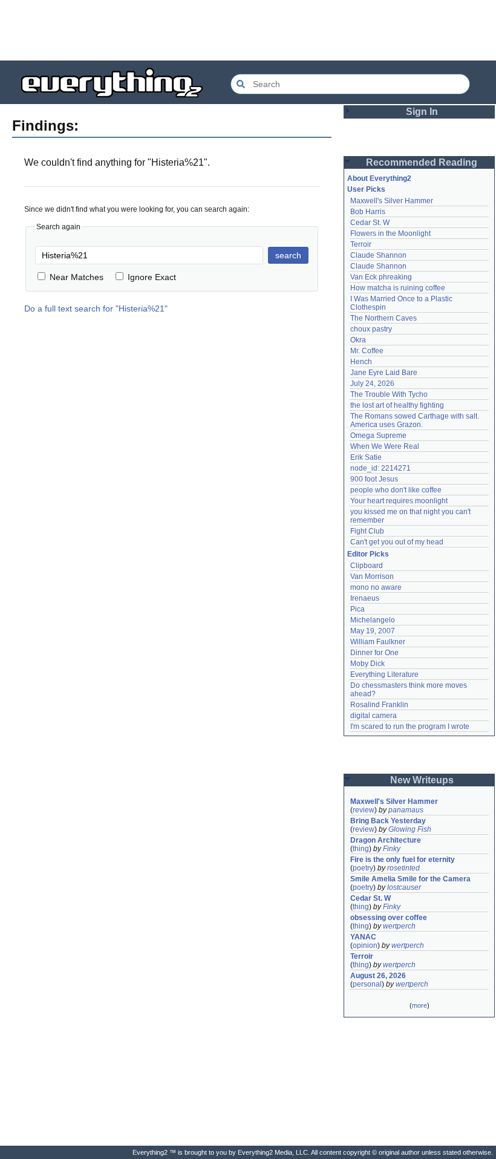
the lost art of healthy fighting (397, 405)
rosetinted (403, 868)
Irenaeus (364, 598)
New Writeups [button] (422, 780)
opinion (365, 945)
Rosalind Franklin (379, 704)
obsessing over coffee (388, 917)
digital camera (373, 715)
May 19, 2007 (372, 631)
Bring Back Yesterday (388, 821)
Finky (391, 848)
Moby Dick (367, 663)
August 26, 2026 (378, 975)
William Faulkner (377, 642)
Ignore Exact (152, 277)
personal (367, 984)
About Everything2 (379, 178)
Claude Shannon (378, 255)
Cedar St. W (370, 222)
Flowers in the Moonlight (390, 233)
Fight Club (367, 531)
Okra (358, 340)
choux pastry (371, 329)
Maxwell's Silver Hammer (391, 201)
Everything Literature (384, 674)
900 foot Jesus (374, 479)
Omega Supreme (378, 435)
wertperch (399, 926)
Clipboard (366, 565)
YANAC (363, 937)
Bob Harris (367, 211)
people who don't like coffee (396, 490)
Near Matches (76, 277)
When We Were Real (384, 446)
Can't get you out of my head (396, 542)
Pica (357, 609)
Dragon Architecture (385, 840)
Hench (361, 361)
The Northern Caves (383, 318)
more (419, 1005)
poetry (363, 868)
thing (361, 848)
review (363, 810)
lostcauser (404, 887)
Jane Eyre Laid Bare (383, 372)
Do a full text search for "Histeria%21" (96, 308)
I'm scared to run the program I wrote (409, 726)
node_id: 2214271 (380, 468)
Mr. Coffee (366, 351)
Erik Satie (366, 457)
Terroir (360, 244)
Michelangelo (372, 620)
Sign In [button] (422, 111)
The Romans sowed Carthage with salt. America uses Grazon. (415, 420)
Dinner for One (374, 652)
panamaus (405, 810)
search (288, 255)
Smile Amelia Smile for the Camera (410, 879)
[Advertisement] (248, 30)
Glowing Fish (409, 829)
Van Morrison (372, 576)
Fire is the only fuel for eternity (402, 859)
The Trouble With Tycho (389, 394)
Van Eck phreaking (381, 277)
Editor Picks (368, 554)
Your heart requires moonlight (399, 501)
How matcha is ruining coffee (397, 288)
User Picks (366, 189)
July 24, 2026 (372, 383)
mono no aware (376, 587)
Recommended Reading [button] (421, 162)
